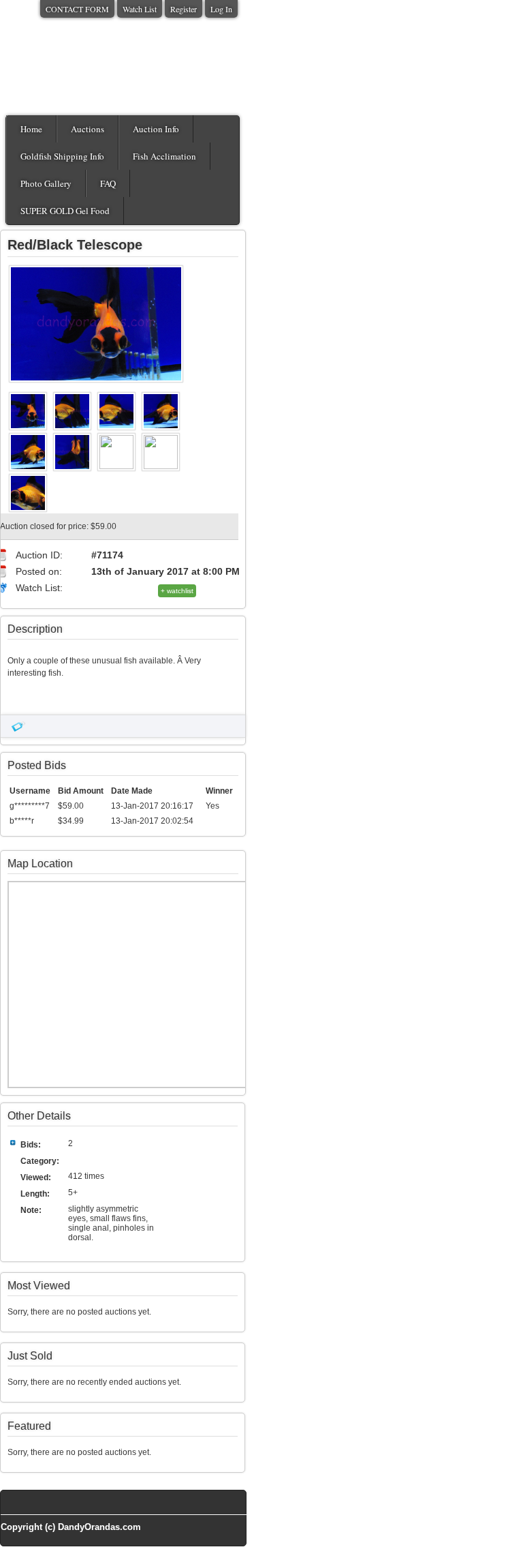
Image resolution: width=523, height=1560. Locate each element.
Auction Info (156, 129)
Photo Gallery (46, 183)
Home (31, 129)
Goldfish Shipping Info (62, 156)
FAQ (108, 183)
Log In (221, 8)
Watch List (140, 8)
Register (183, 8)
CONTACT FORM (77, 8)
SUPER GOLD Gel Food (65, 211)
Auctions (87, 129)
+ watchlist (177, 591)
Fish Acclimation (164, 156)
